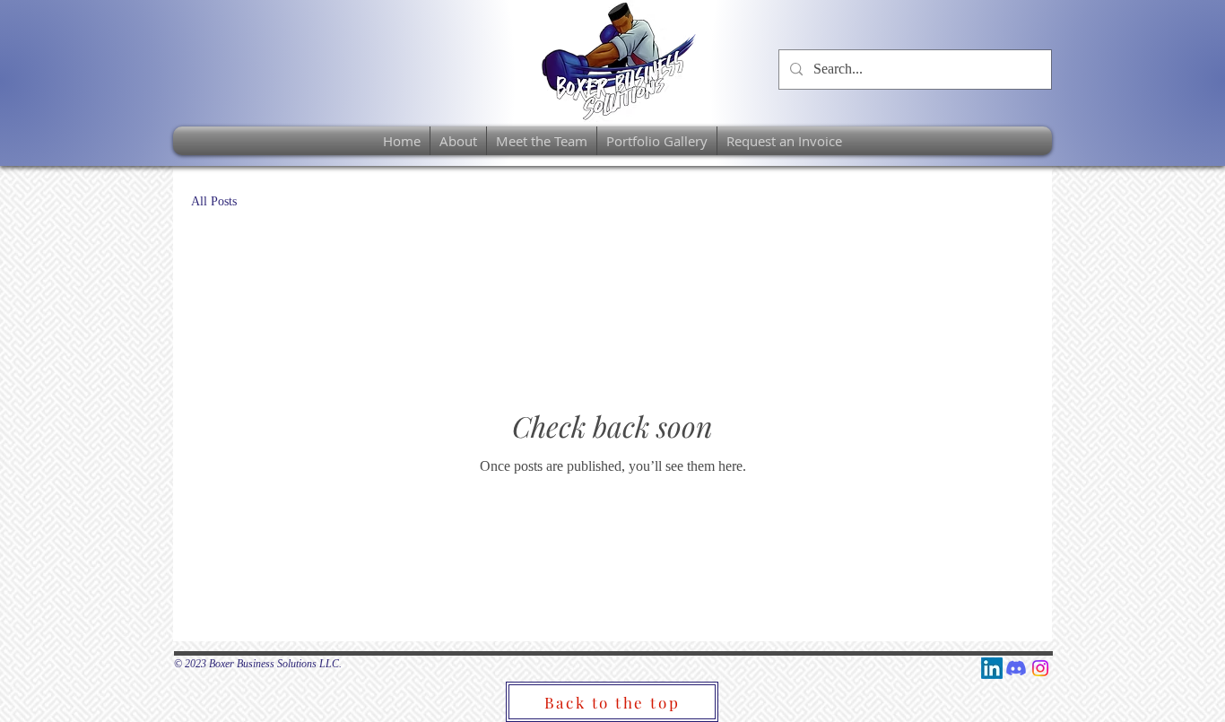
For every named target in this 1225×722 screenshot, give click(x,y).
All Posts (214, 201)
